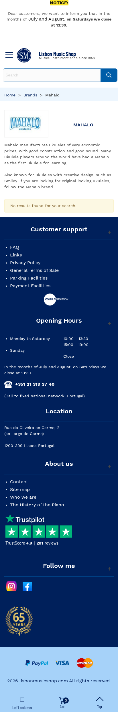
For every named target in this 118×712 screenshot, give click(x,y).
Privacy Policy (25, 262)
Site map (20, 489)
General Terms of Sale (34, 270)
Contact (19, 481)
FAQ (14, 247)
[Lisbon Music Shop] (24, 55)
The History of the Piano (37, 504)
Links (16, 255)
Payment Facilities (30, 285)
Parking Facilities (29, 278)
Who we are (23, 497)
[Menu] (8, 55)
